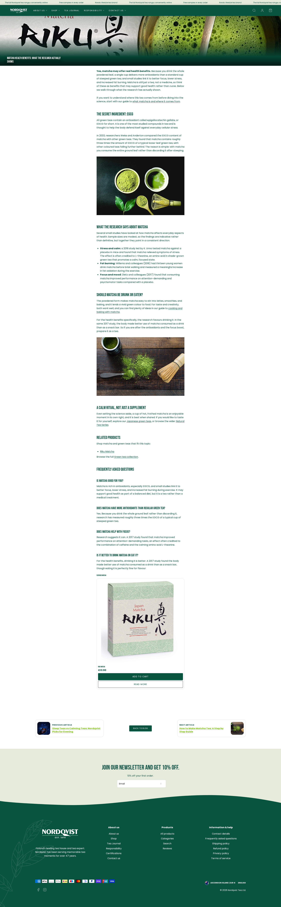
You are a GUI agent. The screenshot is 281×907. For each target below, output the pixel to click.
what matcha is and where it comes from (156, 101)
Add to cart (140, 676)
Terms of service (221, 858)
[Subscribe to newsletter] (161, 784)
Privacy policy (221, 853)
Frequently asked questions (221, 838)
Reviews (167, 848)
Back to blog (140, 728)
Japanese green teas (139, 421)
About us (114, 833)
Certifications (113, 853)
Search (167, 843)
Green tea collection (126, 456)
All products (167, 833)
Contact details (221, 833)
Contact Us (116, 10)
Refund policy (221, 848)
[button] (254, 10)
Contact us (113, 858)
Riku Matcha (107, 451)
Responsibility (93, 10)
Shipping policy (220, 843)
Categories (167, 838)
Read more (140, 684)
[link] (262, 10)
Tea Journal (71, 10)
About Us (39, 10)
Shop (55, 10)
